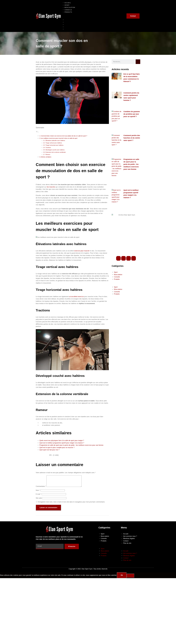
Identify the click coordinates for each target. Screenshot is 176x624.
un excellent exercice (76, 296)
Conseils (68, 27)
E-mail (38, 494)
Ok (122, 575)
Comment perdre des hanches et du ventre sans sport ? (131, 138)
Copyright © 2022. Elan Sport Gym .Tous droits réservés (88, 569)
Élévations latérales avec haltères (55, 140)
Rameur (48, 154)
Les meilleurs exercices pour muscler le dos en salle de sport (59, 138)
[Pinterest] (133, 258)
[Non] (130, 576)
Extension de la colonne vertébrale (56, 152)
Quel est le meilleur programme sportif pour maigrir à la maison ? (61, 443)
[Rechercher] (138, 61)
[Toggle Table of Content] (37, 132)
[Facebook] (118, 258)
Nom (38, 490)
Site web (39, 498)
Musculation (70, 24)
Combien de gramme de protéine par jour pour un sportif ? (131, 114)
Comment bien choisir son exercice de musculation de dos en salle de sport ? (64, 136)
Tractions (48, 147)
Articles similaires (46, 157)
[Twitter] (123, 258)
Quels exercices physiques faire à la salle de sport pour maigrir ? (61, 440)
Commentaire (41, 486)
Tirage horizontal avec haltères (54, 145)
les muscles (51, 187)
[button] (92, 16)
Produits (68, 12)
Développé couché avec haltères (55, 150)
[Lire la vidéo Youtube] (72, 349)
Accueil (68, 20)
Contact (126, 541)
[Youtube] (128, 258)
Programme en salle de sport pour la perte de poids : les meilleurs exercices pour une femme (71, 445)
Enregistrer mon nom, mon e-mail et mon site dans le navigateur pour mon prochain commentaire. (71, 502)
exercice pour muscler (82, 251)
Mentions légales (129, 538)
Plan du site (127, 543)
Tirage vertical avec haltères (54, 143)
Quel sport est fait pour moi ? (49, 450)
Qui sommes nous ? (130, 536)
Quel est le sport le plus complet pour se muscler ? (56, 447)
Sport (67, 22)
